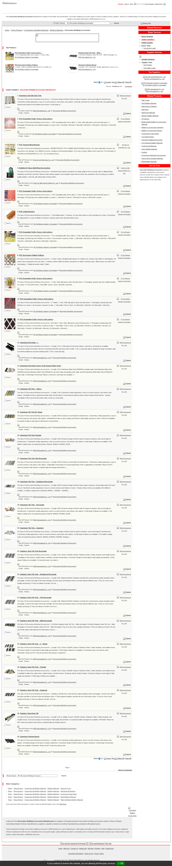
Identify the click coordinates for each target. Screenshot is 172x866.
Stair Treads (145, 100)
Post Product (148, 65)
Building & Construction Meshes (151, 130)
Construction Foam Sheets (69, 794)
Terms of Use (88, 853)
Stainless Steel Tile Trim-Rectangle (33, 551)
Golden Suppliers (148, 40)
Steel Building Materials (148, 103)
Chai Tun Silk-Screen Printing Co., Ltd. (45, 183)
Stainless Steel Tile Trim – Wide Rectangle (36, 621)
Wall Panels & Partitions (68, 791)
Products (119, 8)
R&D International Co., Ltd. (87, 57)
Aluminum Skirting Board (29, 737)
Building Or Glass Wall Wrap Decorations (34, 168)
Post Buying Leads (150, 48)
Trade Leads (144, 8)
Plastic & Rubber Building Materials (72, 800)
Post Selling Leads (149, 68)
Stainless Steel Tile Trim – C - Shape (33, 644)
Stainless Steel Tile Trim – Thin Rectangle (35, 598)
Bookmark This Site (104, 844)
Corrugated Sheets (147, 137)
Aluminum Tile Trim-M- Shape (31, 412)
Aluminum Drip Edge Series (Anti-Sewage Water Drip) (40, 366)
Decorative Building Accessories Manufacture (38, 90)
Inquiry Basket (149, 4)
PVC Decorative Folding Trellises (31, 255)
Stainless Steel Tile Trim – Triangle (33, 667)
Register (120, 4)
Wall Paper (144, 109)
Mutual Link (158, 4)
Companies (131, 8)
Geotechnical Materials (148, 146)
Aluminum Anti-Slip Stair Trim (30, 96)
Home (166, 8)
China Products (16, 30)
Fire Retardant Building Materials (152, 143)
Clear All (128, 82)
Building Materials (56, 30)
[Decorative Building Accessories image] (9, 100)
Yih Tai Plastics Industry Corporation (26, 57)
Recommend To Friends (76, 844)
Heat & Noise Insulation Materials (152, 158)
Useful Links (110, 848)
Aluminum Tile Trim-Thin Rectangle (33, 458)
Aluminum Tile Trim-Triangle (30, 435)
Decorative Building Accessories (64, 111)
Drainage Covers (66, 788)
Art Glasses (145, 119)
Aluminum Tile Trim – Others (31, 389)
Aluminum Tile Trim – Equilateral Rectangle (36, 482)
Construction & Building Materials (36, 30)
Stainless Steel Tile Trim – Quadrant (33, 690)
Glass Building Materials (149, 149)
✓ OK (120, 863)
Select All (121, 82)
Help (131, 4)
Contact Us (74, 848)
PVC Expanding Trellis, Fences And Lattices (35, 119)
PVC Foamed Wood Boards (29, 145)
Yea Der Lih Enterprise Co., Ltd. (43, 160)
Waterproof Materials (148, 112)
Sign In (126, 4)
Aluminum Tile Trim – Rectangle (32, 505)
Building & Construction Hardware (152, 127)
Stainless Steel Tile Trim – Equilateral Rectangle (38, 574)
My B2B (157, 8)
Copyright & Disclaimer (75, 853)
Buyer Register (147, 36)
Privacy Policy (99, 853)
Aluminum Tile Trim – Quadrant (32, 528)
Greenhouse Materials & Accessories (153, 155)
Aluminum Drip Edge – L (29, 343)
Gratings (144, 152)
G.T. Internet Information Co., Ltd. (76, 860)
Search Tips (147, 23)
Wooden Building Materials (150, 116)
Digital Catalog (147, 43)
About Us (66, 848)
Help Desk (63, 804)
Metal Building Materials (68, 797)
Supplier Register (148, 59)
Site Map (91, 848)
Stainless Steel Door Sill (29, 713)
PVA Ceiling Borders (27, 212)
